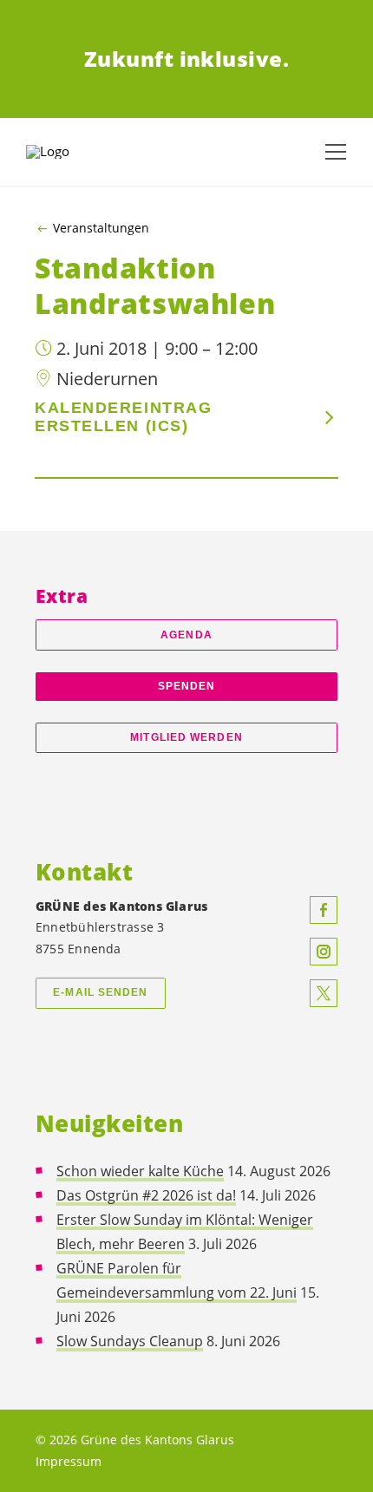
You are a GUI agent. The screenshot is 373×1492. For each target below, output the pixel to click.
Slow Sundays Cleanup (129, 1341)
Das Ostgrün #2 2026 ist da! (146, 1195)
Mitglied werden (186, 737)
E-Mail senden (100, 992)
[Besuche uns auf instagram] (323, 951)
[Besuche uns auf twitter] (323, 993)
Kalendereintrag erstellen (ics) (123, 417)
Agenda (186, 635)
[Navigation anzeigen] (335, 151)
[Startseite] (69, 152)
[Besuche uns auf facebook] (323, 910)
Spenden (187, 686)
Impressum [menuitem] (68, 1461)
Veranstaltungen (101, 228)
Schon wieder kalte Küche (140, 1171)
